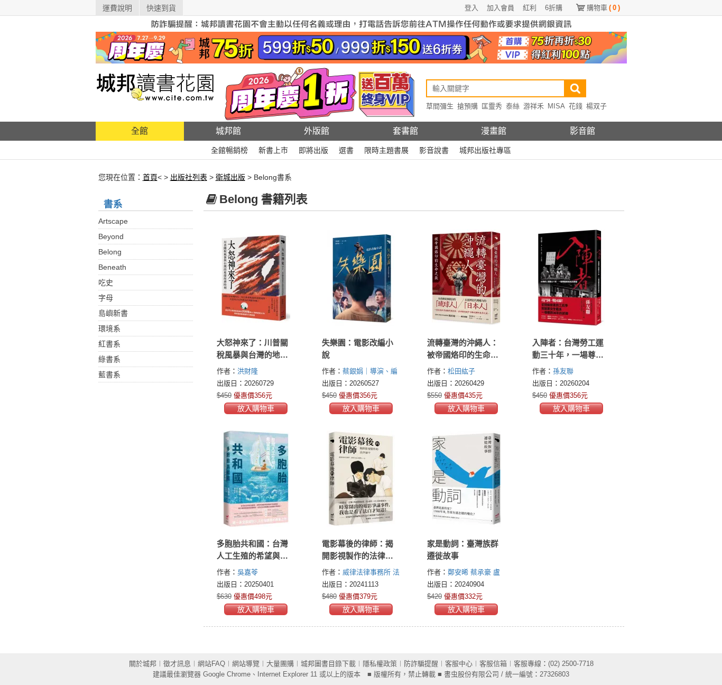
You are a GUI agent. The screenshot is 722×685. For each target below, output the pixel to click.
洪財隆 (248, 371)
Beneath (112, 267)
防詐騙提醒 (421, 664)
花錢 (575, 106)
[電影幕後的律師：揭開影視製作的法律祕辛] (361, 479)
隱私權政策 (380, 664)
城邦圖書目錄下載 (328, 664)
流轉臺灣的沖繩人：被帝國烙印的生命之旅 (462, 354)
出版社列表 (188, 177)
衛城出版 (230, 177)
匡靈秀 (492, 106)
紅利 (529, 8)
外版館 (316, 130)
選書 (346, 150)
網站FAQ (211, 664)
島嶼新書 (113, 313)
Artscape (113, 221)
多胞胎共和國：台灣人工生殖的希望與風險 (252, 555)
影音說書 (434, 150)
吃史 (105, 282)
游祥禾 (533, 106)
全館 (139, 130)
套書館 (405, 130)
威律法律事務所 (368, 572)
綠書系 (109, 359)
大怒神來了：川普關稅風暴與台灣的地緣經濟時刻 (252, 354)
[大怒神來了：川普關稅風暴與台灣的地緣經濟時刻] (256, 278)
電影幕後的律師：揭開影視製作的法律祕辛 (357, 555)
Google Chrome (227, 674)
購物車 (603, 8)
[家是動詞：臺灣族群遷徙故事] (466, 479)
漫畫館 (493, 130)
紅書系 (109, 344)
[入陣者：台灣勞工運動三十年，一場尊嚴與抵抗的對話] (571, 278)
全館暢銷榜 (229, 150)
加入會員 (500, 8)
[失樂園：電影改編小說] (361, 278)
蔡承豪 (481, 572)
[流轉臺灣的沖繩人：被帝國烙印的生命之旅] (466, 278)
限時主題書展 (386, 150)
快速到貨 (161, 8)
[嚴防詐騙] (361, 23)
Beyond (111, 236)
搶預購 (467, 106)
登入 (471, 8)
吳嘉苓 (248, 572)
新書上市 (273, 150)
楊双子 (596, 106)
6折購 (553, 8)
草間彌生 (439, 106)
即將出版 (313, 150)
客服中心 (459, 664)
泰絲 (513, 106)
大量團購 (280, 664)
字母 (105, 298)
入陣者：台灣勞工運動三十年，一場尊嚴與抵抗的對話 (568, 354)
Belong (110, 252)
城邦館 (228, 130)
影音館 (582, 130)
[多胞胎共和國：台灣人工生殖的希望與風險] (256, 479)
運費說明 (117, 8)
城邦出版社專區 (485, 150)
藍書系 (109, 374)
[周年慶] (361, 47)
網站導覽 (246, 664)
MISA (556, 106)
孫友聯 (564, 371)
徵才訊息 (177, 664)
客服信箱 (493, 664)
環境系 (109, 328)
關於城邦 (142, 664)
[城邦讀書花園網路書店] (155, 92)
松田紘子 (462, 371)
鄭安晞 (459, 572)
